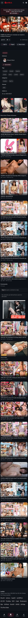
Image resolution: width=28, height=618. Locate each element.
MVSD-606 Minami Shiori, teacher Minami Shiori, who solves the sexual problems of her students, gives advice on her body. (14, 134)
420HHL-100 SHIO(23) (7, 196)
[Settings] (26, 2)
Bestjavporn (23, 601)
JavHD (7, 11)
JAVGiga (23, 604)
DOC (4, 87)
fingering (17, 71)
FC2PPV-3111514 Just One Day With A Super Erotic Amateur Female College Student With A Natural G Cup (14, 175)
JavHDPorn (20, 598)
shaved (4, 74)
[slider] (12, 31)
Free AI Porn (4, 357)
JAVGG (17, 604)
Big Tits (11, 81)
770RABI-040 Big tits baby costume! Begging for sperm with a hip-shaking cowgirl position (14, 155)
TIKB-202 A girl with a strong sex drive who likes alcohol (14, 377)
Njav (2, 604)
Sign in (3, 290)
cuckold (16, 74)
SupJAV (13, 598)
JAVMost (6, 604)
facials (10, 74)
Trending (8, 601)
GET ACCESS (13, 13)
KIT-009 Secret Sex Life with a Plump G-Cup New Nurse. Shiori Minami (14, 217)
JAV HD (3, 601)
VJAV (13, 601)
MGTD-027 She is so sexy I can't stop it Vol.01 (12, 418)
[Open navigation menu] (2, 2)
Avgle (17, 601)
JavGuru (8, 598)
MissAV (3, 598)
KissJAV (12, 604)
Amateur (5, 81)
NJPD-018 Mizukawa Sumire (8, 579)
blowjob (11, 71)
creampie (5, 71)
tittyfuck (22, 74)
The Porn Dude (5, 607)
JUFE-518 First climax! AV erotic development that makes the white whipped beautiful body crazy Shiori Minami (14, 398)
